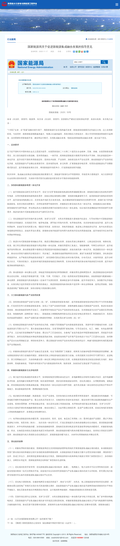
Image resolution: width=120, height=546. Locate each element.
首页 (99, 39)
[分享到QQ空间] (77, 51)
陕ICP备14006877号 (37, 534)
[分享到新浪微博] (82, 51)
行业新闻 (11, 39)
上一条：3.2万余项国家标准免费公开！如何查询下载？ (30, 518)
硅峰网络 (64, 541)
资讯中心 (104, 39)
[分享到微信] (79, 51)
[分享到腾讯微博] (85, 51)
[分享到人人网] (87, 51)
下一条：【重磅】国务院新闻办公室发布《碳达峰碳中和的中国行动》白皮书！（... (41, 523)
